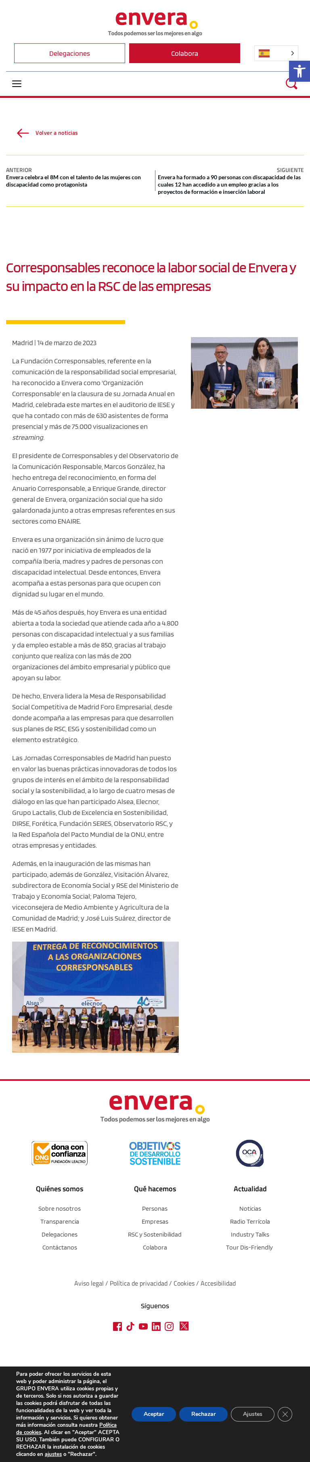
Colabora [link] (155, 1247)
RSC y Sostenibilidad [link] (155, 1234)
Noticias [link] (250, 1208)
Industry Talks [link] (250, 1234)
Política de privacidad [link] (139, 1283)
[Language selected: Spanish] (276, 53)
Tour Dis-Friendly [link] (249, 1247)
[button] (16, 83)
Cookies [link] (184, 1283)
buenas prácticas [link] (73, 768)
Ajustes (252, 1414)
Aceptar (154, 1414)
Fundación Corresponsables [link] (63, 360)
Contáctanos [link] (59, 1247)
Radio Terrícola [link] (250, 1221)
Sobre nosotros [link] (59, 1208)
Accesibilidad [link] (218, 1283)
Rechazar (203, 1414)
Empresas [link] (155, 1221)
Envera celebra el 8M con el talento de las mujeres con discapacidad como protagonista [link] (73, 181)
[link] (299, 71)
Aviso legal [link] (89, 1283)
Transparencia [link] (59, 1221)
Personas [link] (155, 1208)
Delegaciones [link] (60, 1234)
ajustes (53, 1454)
